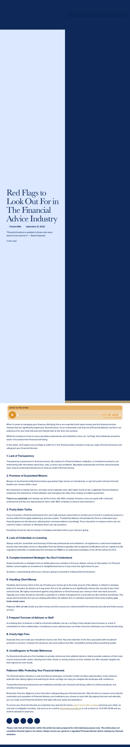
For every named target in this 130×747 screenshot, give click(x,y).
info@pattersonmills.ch (70, 708)
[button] (96, 15)
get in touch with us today (86, 705)
